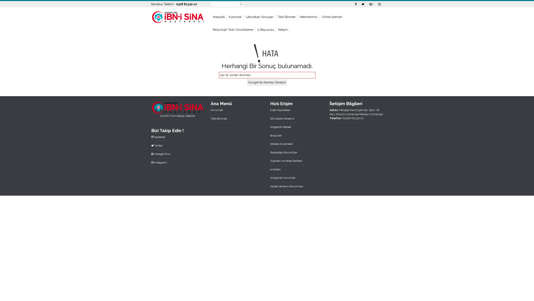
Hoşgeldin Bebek (280, 127)
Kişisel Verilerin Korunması (286, 186)
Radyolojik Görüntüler (283, 152)
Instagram (160, 162)
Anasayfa (219, 17)
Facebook (159, 137)
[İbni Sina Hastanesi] (177, 16)
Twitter (158, 145)
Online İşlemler (332, 17)
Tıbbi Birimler (287, 17)
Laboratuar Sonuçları (259, 17)
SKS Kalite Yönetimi (282, 118)
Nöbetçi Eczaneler (281, 143)
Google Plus (162, 154)
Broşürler (276, 135)
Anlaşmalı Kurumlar (283, 177)
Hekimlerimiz (308, 17)
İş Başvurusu (265, 29)
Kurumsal (235, 17)
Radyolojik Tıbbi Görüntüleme (233, 29)
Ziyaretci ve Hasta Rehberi (286, 160)
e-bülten (275, 169)
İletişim (283, 29)
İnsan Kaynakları (280, 110)
